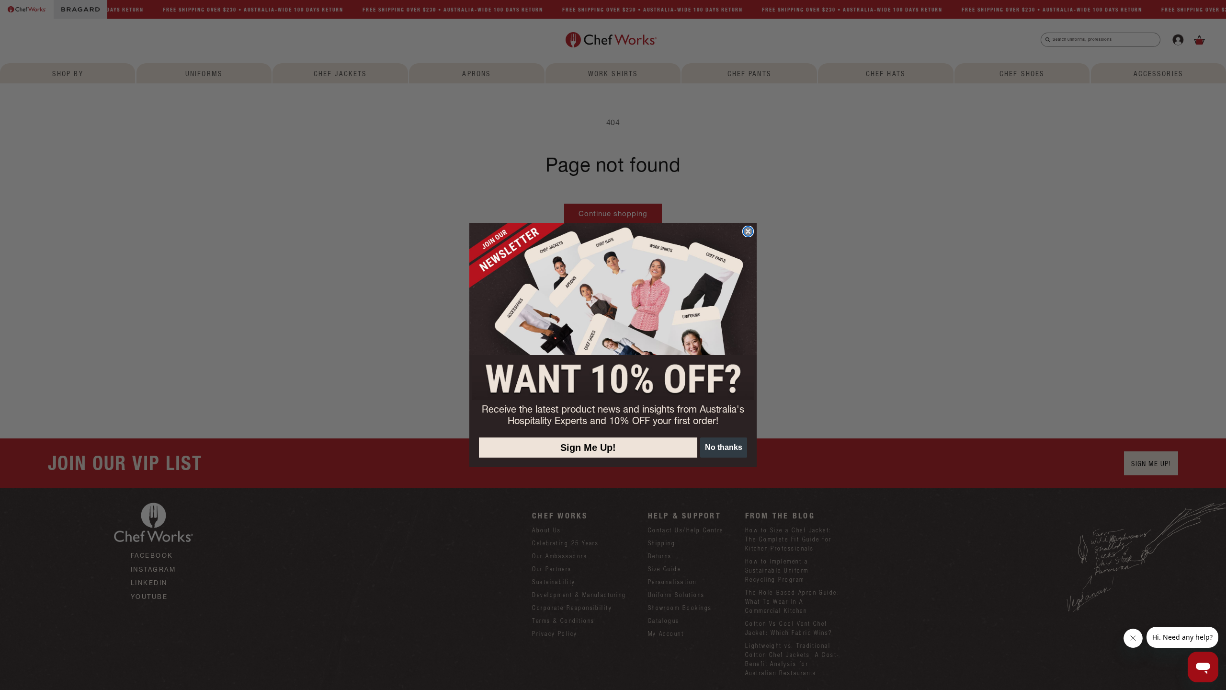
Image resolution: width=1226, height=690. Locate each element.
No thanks (723, 447)
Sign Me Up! (588, 447)
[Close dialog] (748, 231)
